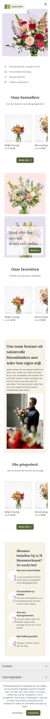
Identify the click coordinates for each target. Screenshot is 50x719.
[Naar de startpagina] (14, 6)
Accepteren (33, 712)
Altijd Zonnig (11, 145)
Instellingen (17, 712)
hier (11, 691)
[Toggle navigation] (45, 4)
